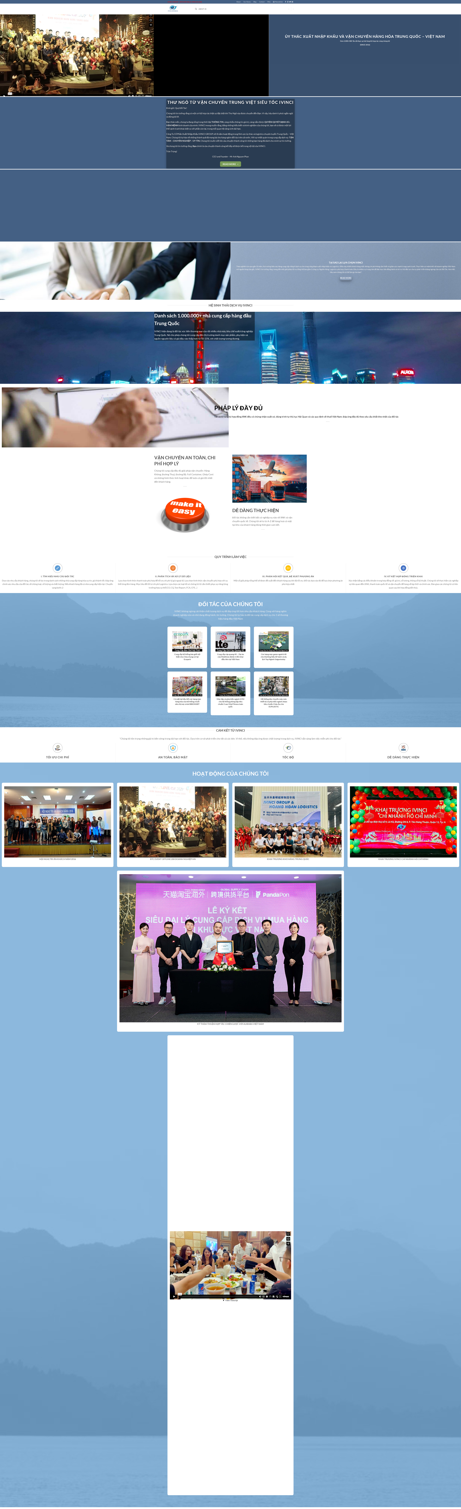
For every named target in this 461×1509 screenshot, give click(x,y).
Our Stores (247, 2)
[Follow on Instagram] (287, 2)
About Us (202, 9)
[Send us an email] (292, 2)
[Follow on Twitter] (290, 2)
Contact (262, 2)
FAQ (268, 2)
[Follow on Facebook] (285, 2)
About (238, 2)
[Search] (196, 9)
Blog (254, 2)
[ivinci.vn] (179, 9)
